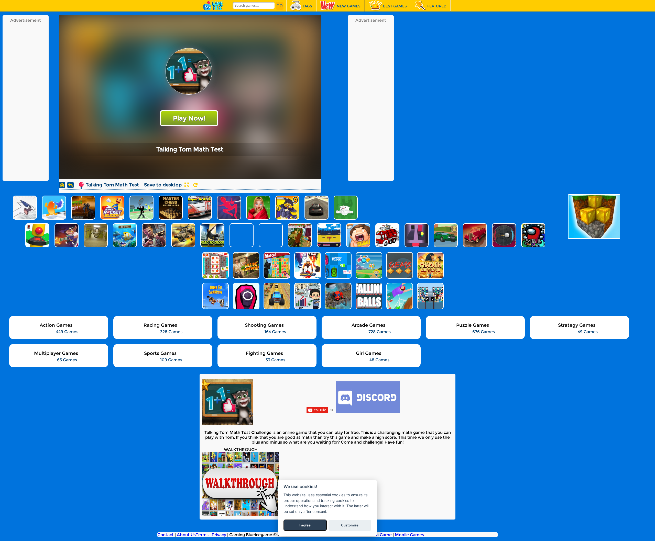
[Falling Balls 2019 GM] (368, 296)
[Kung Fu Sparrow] (215, 296)
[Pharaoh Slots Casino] (430, 265)
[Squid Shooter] (245, 296)
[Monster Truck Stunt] (276, 296)
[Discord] (368, 411)
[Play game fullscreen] (186, 185)
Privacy (219, 534)
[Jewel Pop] (368, 265)
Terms (202, 534)
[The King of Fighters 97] (307, 265)
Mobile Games (409, 534)
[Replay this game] (195, 185)
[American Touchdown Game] (430, 296)
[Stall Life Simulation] (307, 296)
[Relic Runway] (245, 265)
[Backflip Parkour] (399, 296)
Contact (165, 534)
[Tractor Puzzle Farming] (338, 296)
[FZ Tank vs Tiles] (338, 265)
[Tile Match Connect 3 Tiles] (215, 265)
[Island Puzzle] (276, 265)
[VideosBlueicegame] (240, 514)
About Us (186, 534)
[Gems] (399, 265)
